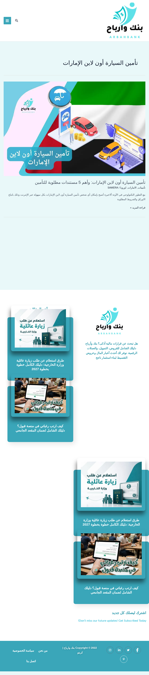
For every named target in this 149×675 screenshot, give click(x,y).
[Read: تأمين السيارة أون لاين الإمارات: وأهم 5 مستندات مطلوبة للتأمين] (74, 129)
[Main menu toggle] (7, 20)
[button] (16, 20)
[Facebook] (137, 650)
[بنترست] (123, 659)
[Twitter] (128, 650)
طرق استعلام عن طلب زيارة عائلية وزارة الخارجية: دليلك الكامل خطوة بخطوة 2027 (40, 365)
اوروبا (123, 187)
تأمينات (141, 187)
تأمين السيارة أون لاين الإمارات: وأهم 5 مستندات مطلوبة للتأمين (90, 182)
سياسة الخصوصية (23, 650)
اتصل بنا (31, 661)
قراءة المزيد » (137, 207)
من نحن (43, 650)
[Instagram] (110, 650)
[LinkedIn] (119, 650)
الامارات (132, 187)
